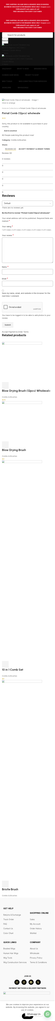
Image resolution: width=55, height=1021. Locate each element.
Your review (8, 235)
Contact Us (8, 928)
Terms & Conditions (38, 962)
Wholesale (34, 953)
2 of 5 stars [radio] (16, 230)
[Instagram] (16, 982)
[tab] (10, 149)
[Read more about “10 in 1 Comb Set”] (5, 664)
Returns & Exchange (12, 915)
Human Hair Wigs (10, 953)
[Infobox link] (27, 8)
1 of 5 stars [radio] (6, 230)
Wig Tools (7, 958)
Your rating (7, 226)
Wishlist (33, 933)
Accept (28, 1016)
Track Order (8, 919)
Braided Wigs (9, 948)
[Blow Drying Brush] (22, 421)
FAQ (5, 924)
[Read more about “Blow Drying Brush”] (5, 444)
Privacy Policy (36, 958)
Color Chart (8, 933)
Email (5, 278)
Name (5, 267)
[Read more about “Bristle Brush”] (5, 884)
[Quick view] (12, 444)
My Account (35, 924)
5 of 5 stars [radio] (46, 230)
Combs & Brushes (18, 140)
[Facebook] (31, 982)
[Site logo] (16, 47)
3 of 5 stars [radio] (26, 230)
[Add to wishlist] (19, 444)
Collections (13, 108)
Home (4, 108)
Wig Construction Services (15, 962)
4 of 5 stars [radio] (36, 230)
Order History (36, 928)
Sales (32, 919)
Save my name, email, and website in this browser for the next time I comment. (26, 294)
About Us (34, 948)
